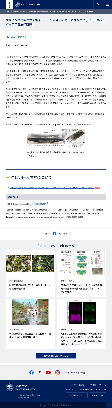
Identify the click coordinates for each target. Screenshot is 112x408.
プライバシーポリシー (85, 389)
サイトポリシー (101, 389)
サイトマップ (70, 389)
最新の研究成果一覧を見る (56, 355)
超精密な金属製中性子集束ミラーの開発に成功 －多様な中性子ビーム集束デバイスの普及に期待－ (52, 187)
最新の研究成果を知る (19, 11)
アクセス (102, 385)
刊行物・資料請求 (79, 385)
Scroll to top (109, 405)
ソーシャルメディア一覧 (74, 372)
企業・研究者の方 (18, 36)
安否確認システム (76, 395)
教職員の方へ (97, 395)
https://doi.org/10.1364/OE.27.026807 (29, 203)
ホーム (8, 11)
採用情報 (92, 385)
